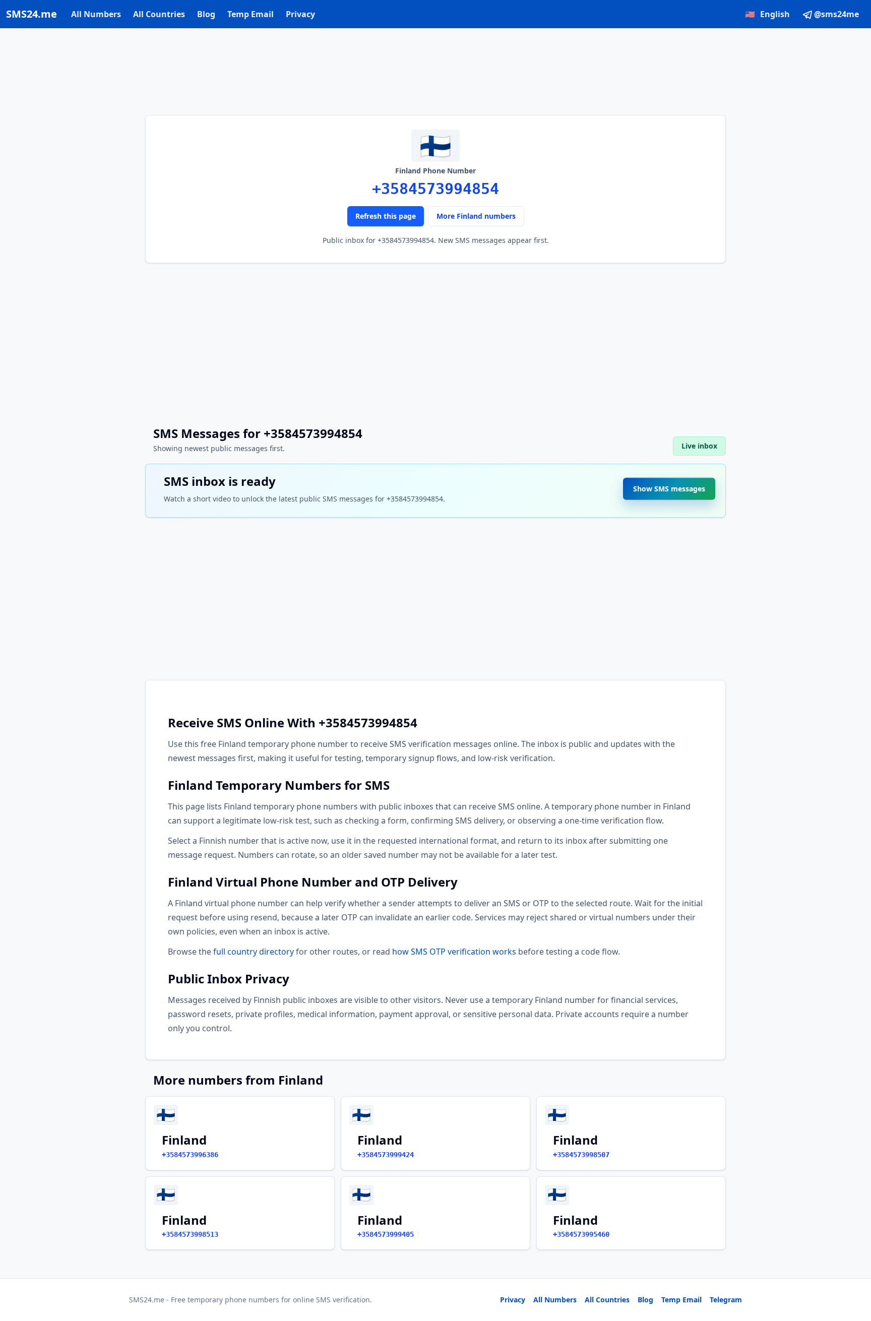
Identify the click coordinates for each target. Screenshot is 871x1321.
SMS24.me (31, 14)
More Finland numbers (476, 216)
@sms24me (836, 14)
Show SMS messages (669, 485)
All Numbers (96, 14)
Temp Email (250, 14)
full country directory (253, 951)
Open (724, 1300)
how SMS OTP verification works (454, 951)
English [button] (767, 14)
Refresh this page (385, 216)
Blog (206, 14)
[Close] (852, 1268)
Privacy (300, 14)
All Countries (159, 14)
